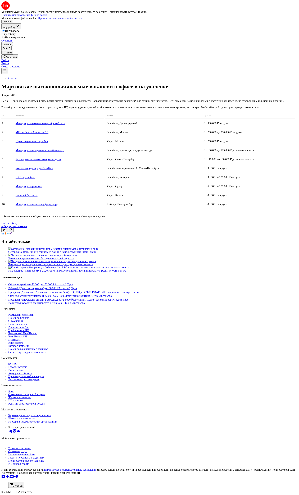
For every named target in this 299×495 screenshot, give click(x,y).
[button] (5, 60)
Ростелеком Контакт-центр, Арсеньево (89, 295)
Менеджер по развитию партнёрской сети (40, 123)
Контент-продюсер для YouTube (34, 168)
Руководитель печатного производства (38, 159)
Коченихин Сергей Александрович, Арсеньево (101, 299)
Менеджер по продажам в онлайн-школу (40, 150)
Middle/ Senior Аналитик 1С (32, 132)
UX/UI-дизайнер (25, 177)
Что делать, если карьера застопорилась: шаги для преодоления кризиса (50, 264)
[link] (7, 52)
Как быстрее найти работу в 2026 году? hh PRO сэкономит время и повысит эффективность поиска (67, 270)
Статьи (12, 78)
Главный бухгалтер (27, 195)
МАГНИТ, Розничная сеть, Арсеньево (116, 292)
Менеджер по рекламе (29, 186)
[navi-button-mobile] (4, 71)
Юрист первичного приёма (32, 141)
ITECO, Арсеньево (73, 302)
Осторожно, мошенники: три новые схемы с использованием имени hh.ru (52, 251)
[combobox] (16, 485)
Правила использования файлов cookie (61, 18)
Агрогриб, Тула (63, 284)
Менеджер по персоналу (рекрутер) (36, 204)
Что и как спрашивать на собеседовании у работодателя (41, 258)
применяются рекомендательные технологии (70, 469)
